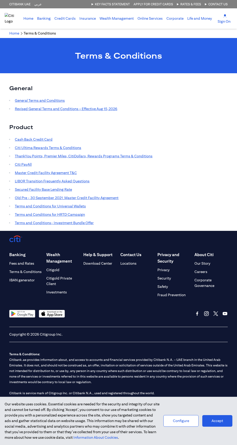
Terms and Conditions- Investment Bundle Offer (54, 223)
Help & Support (97, 254)
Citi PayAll (23, 164)
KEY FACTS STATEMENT (112, 4)
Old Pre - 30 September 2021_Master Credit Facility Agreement (66, 198)
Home (28, 18)
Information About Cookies (95, 437)
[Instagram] (206, 313)
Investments (56, 292)
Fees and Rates (21, 263)
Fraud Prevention (171, 295)
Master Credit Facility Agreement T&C (46, 173)
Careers (200, 272)
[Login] (225, 16)
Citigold (52, 270)
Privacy (163, 270)
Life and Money (199, 18)
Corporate (175, 18)
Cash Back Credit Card (34, 139)
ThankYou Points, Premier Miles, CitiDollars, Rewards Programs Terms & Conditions (84, 156)
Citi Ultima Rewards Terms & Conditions (48, 148)
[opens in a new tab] (22, 314)
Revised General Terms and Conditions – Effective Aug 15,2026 (66, 109)
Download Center (97, 263)
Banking (44, 18)
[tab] (44, 18)
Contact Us (218, 4)
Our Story (202, 263)
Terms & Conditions (25, 272)
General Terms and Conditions (40, 100)
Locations (128, 263)
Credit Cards (65, 18)
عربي (38, 4)
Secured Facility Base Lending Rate (43, 189)
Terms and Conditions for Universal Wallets (50, 206)
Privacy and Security (168, 258)
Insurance (87, 18)
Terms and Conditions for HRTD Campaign (50, 214)
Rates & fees (190, 4)
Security (164, 278)
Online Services (150, 18)
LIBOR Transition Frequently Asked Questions (52, 181)
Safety (162, 286)
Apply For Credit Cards (153, 4)
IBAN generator (22, 280)
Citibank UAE (20, 4)
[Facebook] (197, 313)
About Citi (204, 254)
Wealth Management (117, 18)
